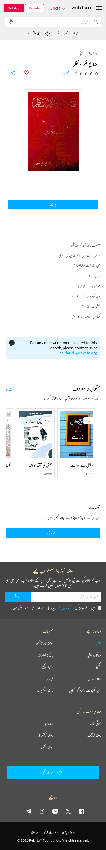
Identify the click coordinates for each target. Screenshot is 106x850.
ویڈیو (47, 33)
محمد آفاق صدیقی (80, 245)
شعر (66, 33)
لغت (57, 33)
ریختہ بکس (47, 747)
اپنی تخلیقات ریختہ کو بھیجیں (85, 690)
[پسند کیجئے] (23, 72)
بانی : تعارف (45, 655)
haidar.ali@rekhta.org (78, 352)
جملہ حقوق (35, 832)
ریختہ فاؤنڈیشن (44, 643)
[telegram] (28, 811)
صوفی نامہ (95, 723)
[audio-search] (10, 21)
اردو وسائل (94, 678)
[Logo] (81, 8)
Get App (14, 8)
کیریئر (49, 678)
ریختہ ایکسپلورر (44, 690)
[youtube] (55, 811)
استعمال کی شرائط (51, 832)
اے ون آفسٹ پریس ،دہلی (75, 255)
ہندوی (49, 723)
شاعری (81, 285)
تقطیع (98, 667)
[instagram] (41, 811)
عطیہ (98, 643)
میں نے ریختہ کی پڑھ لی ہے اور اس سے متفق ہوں (53, 607)
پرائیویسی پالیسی (64, 607)
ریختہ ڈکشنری (45, 735)
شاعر (75, 33)
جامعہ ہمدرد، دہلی (80, 316)
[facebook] (81, 811)
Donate (34, 8)
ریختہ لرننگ (94, 735)
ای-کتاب (34, 33)
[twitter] (68, 811)
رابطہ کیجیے (47, 667)
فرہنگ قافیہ (94, 655)
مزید (9, 388)
